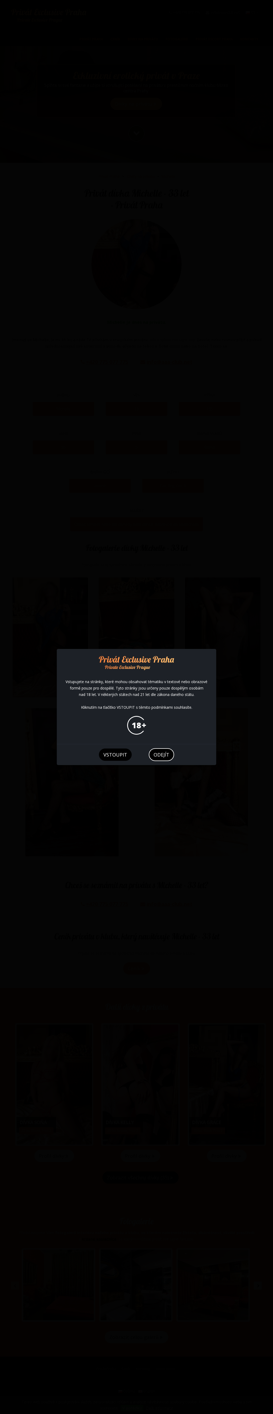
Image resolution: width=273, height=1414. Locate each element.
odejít (161, 754)
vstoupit (115, 754)
